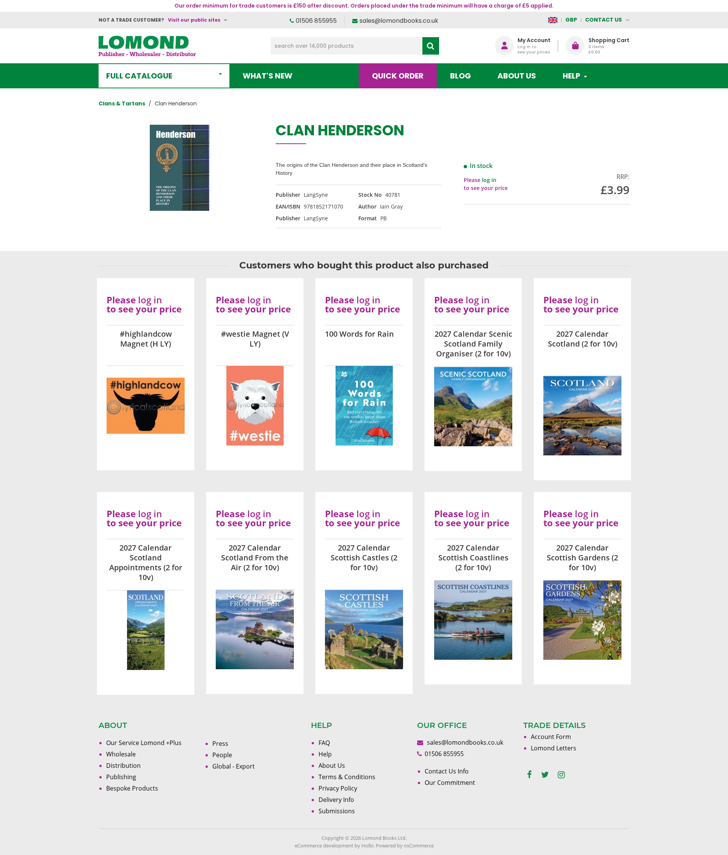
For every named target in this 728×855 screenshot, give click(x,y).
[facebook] (529, 774)
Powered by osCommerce (405, 845)
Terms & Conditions (346, 777)
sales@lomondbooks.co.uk (398, 20)
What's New (267, 76)
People (222, 755)
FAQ (324, 743)
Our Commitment (450, 782)
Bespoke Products (132, 788)
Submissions (336, 811)
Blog (460, 76)
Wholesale (121, 754)
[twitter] (545, 774)
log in (489, 180)
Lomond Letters (553, 748)
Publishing (121, 777)
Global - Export (233, 766)
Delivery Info (336, 799)
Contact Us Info (447, 771)
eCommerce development (324, 845)
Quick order (398, 76)
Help (325, 754)
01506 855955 (316, 20)
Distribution (123, 765)
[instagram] (561, 774)
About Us (516, 76)
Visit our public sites (194, 20)
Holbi (367, 845)
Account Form (551, 737)
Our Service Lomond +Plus (144, 743)
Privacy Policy (337, 788)
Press (220, 743)
